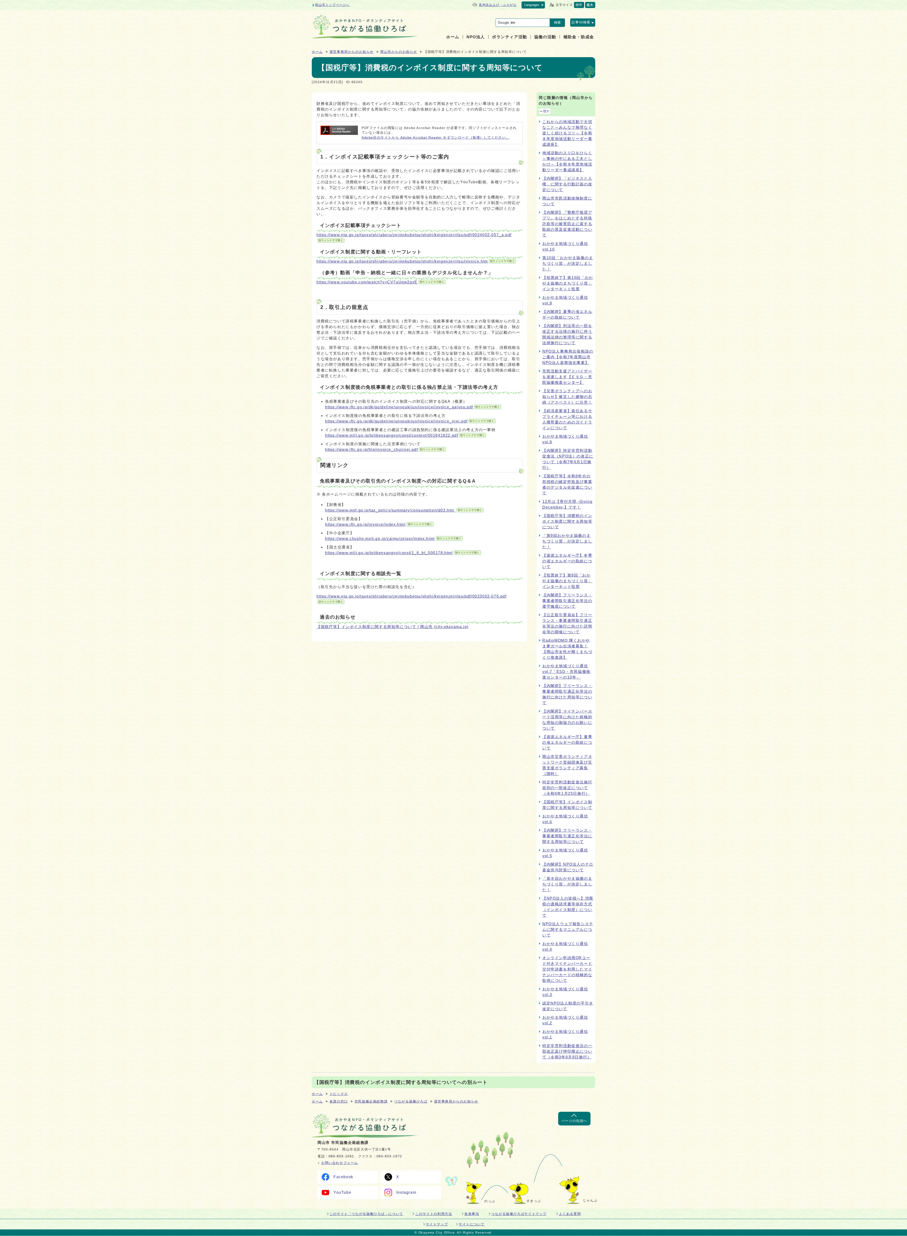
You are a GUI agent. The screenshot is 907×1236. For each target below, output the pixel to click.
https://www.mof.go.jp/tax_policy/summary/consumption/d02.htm (403, 510)
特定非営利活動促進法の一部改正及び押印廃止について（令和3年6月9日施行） (567, 1051)
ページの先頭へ (574, 1121)
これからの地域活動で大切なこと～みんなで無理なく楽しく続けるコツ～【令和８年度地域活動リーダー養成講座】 (567, 133)
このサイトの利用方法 (433, 1214)
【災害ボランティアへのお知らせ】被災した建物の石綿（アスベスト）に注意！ (567, 396)
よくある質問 (570, 1214)
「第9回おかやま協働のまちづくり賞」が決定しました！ (567, 541)
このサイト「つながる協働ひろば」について (366, 1214)
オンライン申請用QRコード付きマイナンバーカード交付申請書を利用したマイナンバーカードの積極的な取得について (567, 969)
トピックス (338, 1094)
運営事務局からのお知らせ (351, 52)
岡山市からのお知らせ (398, 52)
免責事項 (471, 1214)
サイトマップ (437, 1224)
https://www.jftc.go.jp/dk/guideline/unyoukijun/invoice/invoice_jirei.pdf (409, 421)
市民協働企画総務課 (371, 1101)
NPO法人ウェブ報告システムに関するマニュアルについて (567, 929)
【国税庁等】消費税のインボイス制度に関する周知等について (567, 521)
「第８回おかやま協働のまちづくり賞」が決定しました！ (567, 884)
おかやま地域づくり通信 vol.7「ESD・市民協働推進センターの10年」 (566, 671)
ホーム (317, 52)
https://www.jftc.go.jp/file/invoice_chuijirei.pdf (385, 450)
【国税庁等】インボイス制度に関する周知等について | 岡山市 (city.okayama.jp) (393, 627)
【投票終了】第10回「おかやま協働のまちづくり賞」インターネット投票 (567, 283)
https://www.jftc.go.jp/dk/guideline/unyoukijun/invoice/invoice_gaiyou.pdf (412, 407)
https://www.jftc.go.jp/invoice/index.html (378, 524)
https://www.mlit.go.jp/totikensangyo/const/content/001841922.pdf (405, 435)
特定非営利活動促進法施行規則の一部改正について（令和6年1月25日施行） (567, 787)
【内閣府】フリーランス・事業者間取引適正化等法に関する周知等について (567, 836)
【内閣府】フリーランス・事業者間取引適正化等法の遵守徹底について (567, 600)
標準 (579, 5)
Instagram (406, 1192)
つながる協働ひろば (410, 1101)
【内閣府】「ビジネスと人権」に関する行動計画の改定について (567, 184)
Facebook (343, 1177)
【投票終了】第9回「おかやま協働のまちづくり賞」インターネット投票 (567, 581)
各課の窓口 (338, 1101)
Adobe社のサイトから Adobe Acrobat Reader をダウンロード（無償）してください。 (435, 137)
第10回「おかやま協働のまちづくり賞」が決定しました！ (567, 263)
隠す (546, 111)
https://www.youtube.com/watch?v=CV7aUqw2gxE (380, 282)
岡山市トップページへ (332, 5)
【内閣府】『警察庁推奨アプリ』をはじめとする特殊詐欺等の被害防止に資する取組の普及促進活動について (567, 223)
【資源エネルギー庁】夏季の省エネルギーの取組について (567, 742)
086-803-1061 (341, 1156)
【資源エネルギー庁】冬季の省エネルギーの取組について (567, 561)
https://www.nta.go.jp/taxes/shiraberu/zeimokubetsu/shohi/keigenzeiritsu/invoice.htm (416, 261)
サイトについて (471, 1224)
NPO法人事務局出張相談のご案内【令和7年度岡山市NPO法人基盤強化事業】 (567, 357)
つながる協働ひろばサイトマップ (519, 1214)
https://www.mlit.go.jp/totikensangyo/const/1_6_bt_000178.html (402, 553)
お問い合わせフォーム (339, 1163)
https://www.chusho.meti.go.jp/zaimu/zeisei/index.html (393, 539)
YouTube (342, 1192)
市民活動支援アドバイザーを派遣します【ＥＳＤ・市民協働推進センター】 (567, 377)
